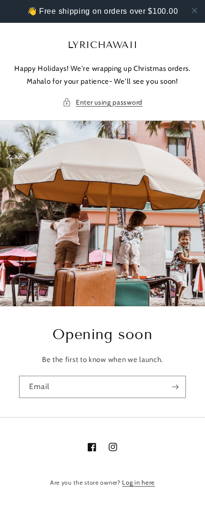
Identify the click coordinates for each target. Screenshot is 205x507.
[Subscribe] (174, 387)
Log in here (138, 482)
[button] (102, 102)
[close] (194, 10)
